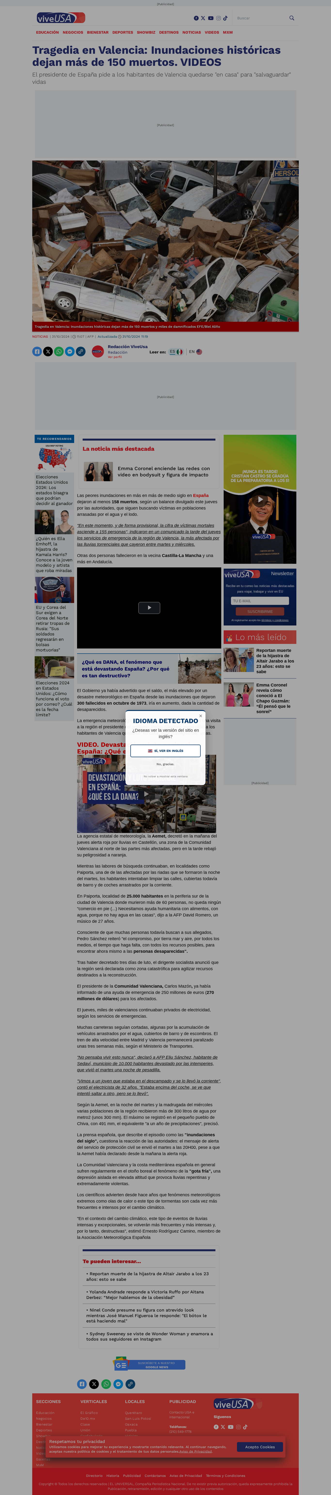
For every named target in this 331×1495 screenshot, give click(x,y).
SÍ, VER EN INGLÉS (166, 751)
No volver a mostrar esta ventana (166, 776)
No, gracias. (165, 764)
